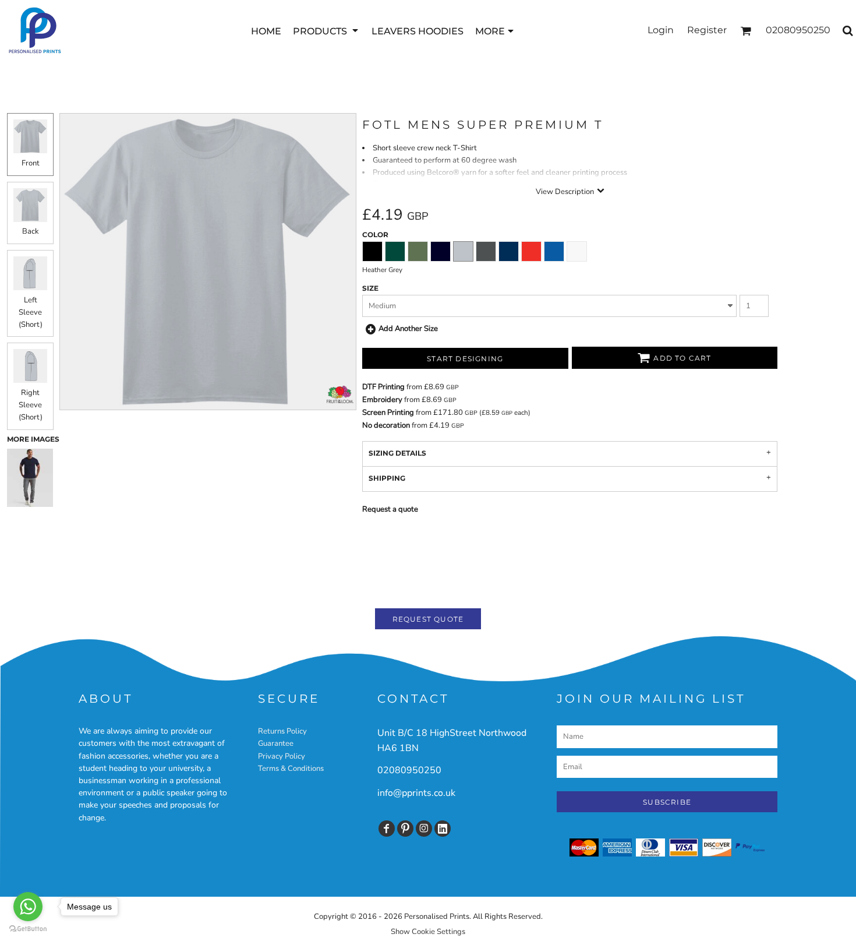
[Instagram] (424, 828)
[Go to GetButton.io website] (28, 929)
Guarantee (275, 743)
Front (31, 163)
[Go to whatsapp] (28, 906)
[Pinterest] (405, 828)
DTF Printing (383, 387)
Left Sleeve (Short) (31, 312)
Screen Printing (388, 412)
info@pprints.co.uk (416, 793)
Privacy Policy (281, 756)
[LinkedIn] (442, 828)
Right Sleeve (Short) (31, 404)
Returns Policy (282, 731)
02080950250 (409, 770)
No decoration (386, 425)
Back (30, 231)
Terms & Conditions (291, 768)
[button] (326, 30)
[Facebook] (387, 828)
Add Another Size (408, 328)
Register (707, 30)
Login (661, 30)
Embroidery (382, 399)
